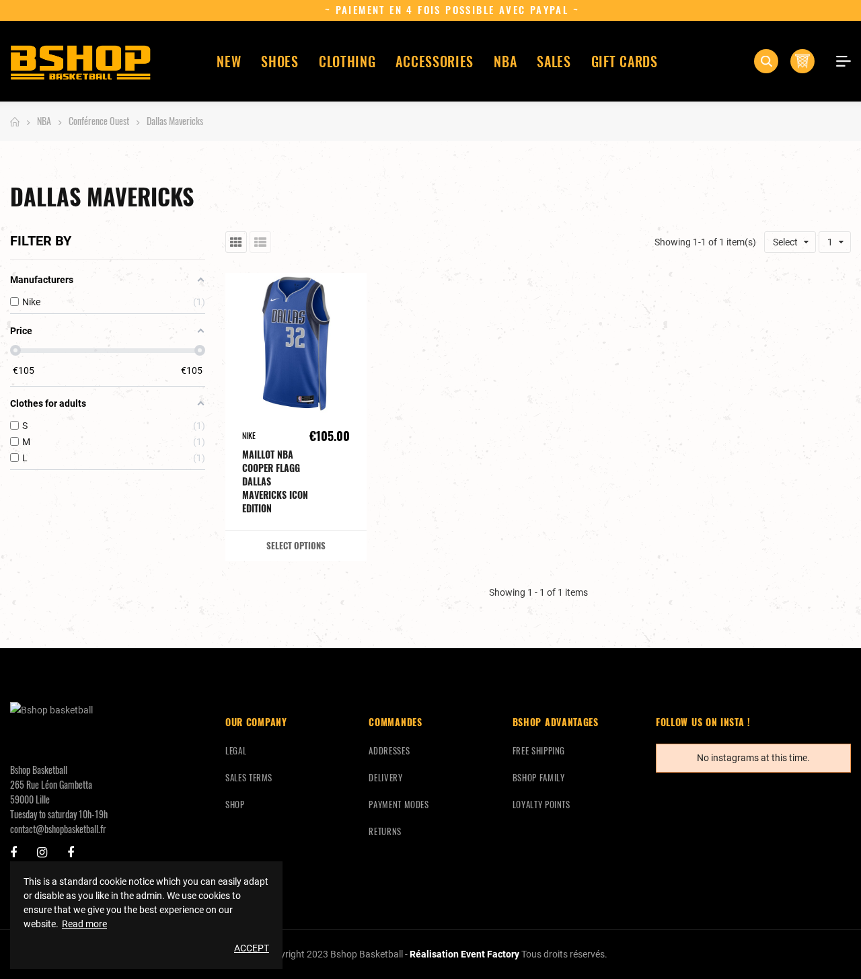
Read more (84, 923)
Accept (251, 948)
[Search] (766, 61)
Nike (249, 435)
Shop (235, 804)
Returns (385, 831)
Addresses (389, 750)
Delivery (385, 777)
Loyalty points (541, 804)
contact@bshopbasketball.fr (58, 829)
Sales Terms (248, 777)
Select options (296, 545)
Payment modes (398, 804)
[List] (260, 242)
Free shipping (539, 750)
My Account (839, 61)
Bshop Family (539, 777)
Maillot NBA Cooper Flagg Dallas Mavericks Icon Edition (275, 481)
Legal (235, 750)
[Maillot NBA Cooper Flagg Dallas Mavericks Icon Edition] (296, 343)
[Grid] (236, 242)
